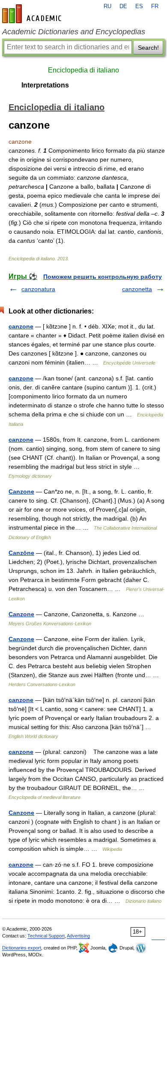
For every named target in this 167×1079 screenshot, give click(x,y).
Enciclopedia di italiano (83, 70)
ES (139, 6)
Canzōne (21, 552)
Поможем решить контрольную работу (102, 276)
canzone (21, 326)
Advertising (78, 935)
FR (154, 6)
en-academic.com (33, 13)
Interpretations (45, 85)
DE (123, 6)
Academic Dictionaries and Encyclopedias (73, 31)
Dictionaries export (21, 947)
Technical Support (46, 935)
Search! (148, 47)
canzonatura (38, 289)
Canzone (21, 491)
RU (107, 6)
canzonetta (137, 289)
